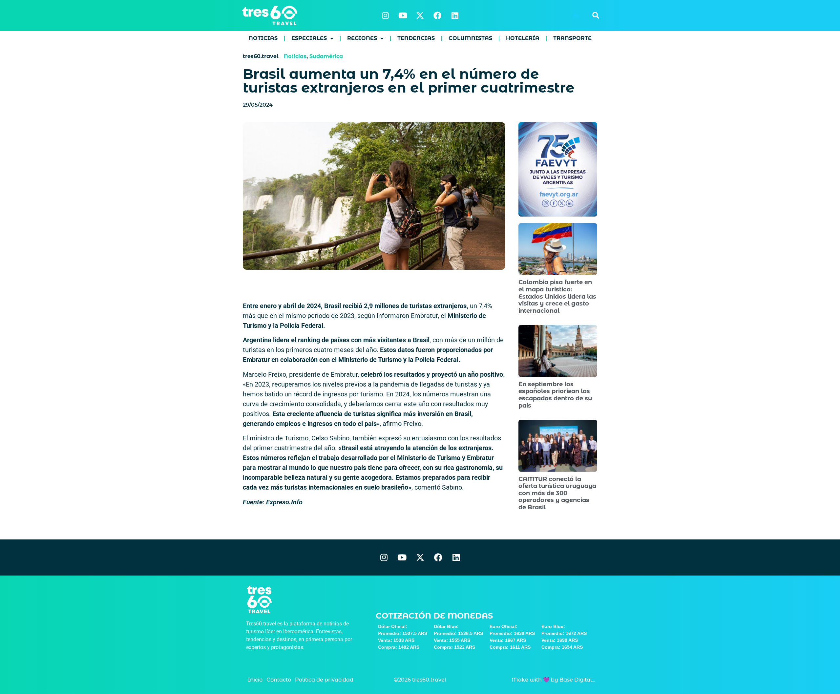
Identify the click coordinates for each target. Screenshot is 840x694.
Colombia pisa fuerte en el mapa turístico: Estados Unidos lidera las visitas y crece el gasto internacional (557, 296)
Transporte (572, 38)
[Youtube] (402, 15)
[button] (595, 15)
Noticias (263, 38)
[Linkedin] (455, 15)
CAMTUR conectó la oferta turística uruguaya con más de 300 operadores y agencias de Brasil (557, 493)
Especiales (309, 38)
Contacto (278, 680)
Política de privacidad (324, 680)
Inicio (255, 680)
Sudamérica (326, 56)
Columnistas (470, 38)
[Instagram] (385, 15)
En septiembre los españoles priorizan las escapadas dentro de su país (555, 395)
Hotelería (522, 38)
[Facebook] (437, 15)
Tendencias (416, 38)
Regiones (362, 38)
